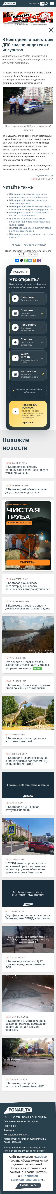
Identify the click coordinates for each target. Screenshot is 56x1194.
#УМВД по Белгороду (35, 244)
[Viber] (39, 260)
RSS (6, 1117)
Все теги (16, 1117)
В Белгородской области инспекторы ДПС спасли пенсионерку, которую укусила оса (30, 208)
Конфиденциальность (16, 1134)
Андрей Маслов (44, 175)
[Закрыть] (51, 30)
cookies (32, 1147)
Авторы (21, 1121)
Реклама (9, 1130)
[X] (21, 260)
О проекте (10, 1121)
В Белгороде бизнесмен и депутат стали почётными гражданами (30, 229)
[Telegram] (30, 260)
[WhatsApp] (26, 260)
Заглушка (33, 1121)
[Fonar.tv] (9, 3)
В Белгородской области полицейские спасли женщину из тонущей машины (28, 196)
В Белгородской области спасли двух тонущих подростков (28, 202)
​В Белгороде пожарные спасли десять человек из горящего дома (29, 214)
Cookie (40, 1157)
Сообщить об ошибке (34, 1117)
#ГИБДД (16, 244)
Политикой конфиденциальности (26, 1178)
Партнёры (10, 1125)
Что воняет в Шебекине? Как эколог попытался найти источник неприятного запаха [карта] (29, 221)
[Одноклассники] (34, 260)
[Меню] (52, 4)
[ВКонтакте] (17, 260)
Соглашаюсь (29, 1185)
